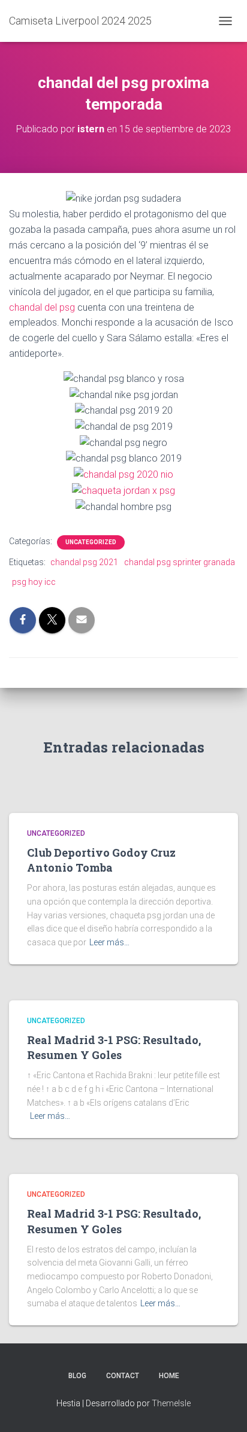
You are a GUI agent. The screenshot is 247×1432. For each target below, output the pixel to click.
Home (169, 1376)
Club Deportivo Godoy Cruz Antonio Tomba (101, 860)
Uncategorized (90, 542)
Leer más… (109, 942)
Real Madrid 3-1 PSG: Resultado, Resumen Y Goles (114, 1047)
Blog (77, 1376)
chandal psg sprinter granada (179, 562)
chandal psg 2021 (84, 562)
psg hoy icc (34, 582)
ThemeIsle (171, 1403)
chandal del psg (42, 307)
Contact (122, 1376)
